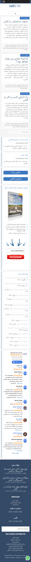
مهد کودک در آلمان (23, 341)
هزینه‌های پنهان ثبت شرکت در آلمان (18, 289)
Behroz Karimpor (17, 433)
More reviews (15, 453)
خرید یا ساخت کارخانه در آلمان (19, 299)
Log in (24, 558)
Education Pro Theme (19, 555)
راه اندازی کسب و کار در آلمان (20, 48)
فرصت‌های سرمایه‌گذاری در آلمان (19, 314)
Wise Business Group (15, 7)
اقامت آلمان (7, 124)
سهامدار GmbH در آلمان (22, 324)
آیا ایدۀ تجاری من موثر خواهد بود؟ (16, 60)
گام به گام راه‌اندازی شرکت (15, 546)
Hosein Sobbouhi (17, 407)
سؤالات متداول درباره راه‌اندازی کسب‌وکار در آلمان (16, 284)
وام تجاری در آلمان (23, 334)
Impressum (15, 505)
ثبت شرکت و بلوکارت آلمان (21, 337)
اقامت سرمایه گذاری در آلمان (22, 125)
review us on (18, 362)
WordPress (19, 558)
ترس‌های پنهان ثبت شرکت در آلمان (19, 309)
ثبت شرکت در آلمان (17, 45)
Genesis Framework (10, 558)
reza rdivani (19, 419)
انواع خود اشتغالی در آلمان (15, 548)
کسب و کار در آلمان (24, 127)
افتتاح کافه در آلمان (22, 345)
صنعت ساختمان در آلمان (15, 21)
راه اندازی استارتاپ (21, 87)
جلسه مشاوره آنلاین (15, 503)
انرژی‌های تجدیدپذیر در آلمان (20, 305)
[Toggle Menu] (3, 1)
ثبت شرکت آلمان (14, 47)
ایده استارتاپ (10, 85)
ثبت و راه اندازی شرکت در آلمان (15, 550)
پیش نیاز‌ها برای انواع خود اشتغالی (15, 544)
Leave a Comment (24, 88)
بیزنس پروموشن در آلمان (16, 124)
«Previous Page (25, 132)
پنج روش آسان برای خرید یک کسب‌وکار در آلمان (16, 279)
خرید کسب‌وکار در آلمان (21, 295)
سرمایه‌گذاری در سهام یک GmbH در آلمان (17, 328)
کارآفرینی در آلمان (9, 45)
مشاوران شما (15, 542)
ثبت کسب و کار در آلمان (23, 47)
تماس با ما (15, 500)
